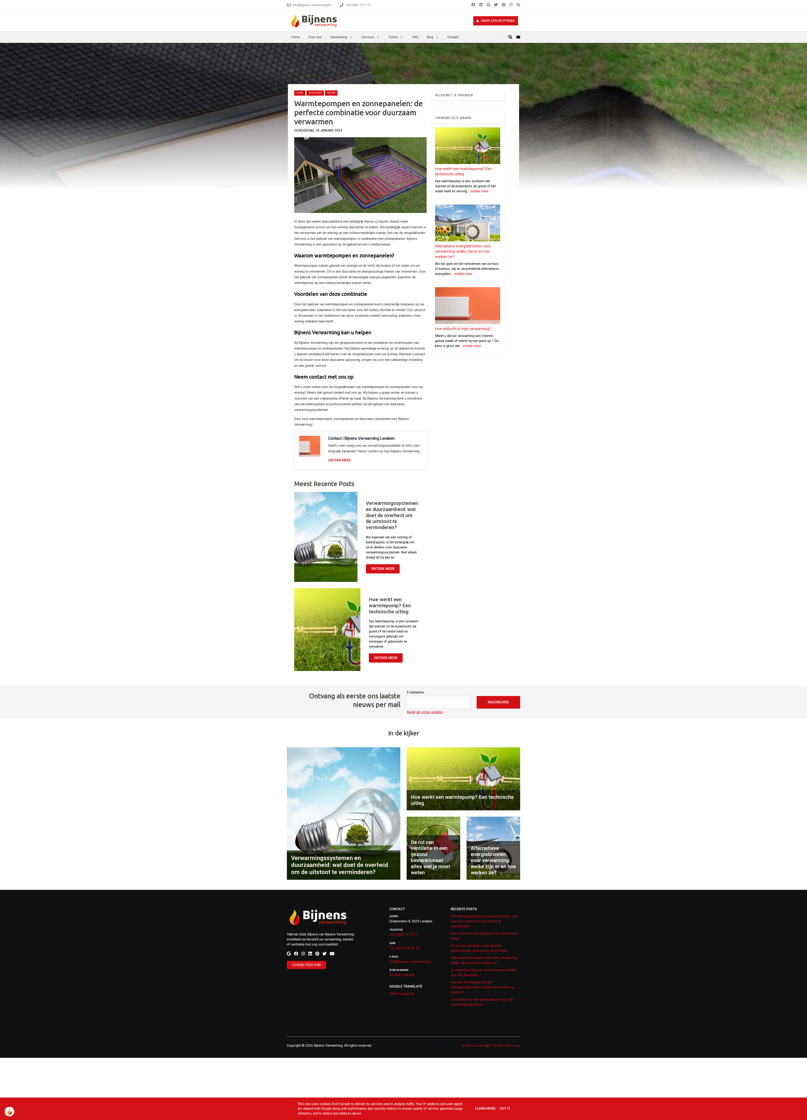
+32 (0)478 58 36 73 (404, 948)
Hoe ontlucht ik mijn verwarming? (463, 328)
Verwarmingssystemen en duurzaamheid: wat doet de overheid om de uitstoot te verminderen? (484, 921)
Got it (505, 1109)
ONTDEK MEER (339, 460)
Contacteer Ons (306, 965)
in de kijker (315, 93)
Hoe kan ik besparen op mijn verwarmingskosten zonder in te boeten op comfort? (482, 987)
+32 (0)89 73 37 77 (403, 935)
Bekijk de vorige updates (425, 712)
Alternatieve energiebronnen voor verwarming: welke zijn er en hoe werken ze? (463, 251)
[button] (498, 702)
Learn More (485, 1109)
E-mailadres (415, 692)
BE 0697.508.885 (401, 975)
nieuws (331, 93)
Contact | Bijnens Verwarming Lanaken (361, 438)
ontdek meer (479, 191)
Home (300, 93)
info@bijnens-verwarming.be (410, 962)
